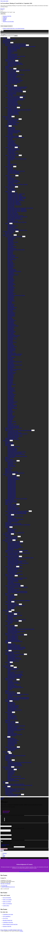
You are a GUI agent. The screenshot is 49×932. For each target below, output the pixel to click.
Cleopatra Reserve (11, 283)
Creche (9, 163)
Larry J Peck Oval (11, 206)
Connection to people (12, 656)
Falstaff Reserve (11, 329)
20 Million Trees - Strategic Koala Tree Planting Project (18, 694)
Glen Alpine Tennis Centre (13, 336)
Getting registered (11, 596)
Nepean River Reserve (12, 372)
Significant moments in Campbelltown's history (16, 647)
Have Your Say (6, 781)
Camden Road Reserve (12, 270)
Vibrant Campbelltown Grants (13, 520)
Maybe (6, 819)
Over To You (5, 918)
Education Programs (11, 189)
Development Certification (10, 60)
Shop (9, 624)
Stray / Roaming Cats (12, 466)
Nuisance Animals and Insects (11, 460)
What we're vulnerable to (12, 733)
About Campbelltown (7, 610)
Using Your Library (11, 129)
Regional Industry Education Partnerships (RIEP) (17, 560)
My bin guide (10, 168)
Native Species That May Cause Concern (15, 671)
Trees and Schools (11, 745)
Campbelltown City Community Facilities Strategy (17, 513)
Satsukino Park (10, 388)
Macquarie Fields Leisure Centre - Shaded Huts (17, 209)
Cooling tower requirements (13, 580)
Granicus (21, 930)
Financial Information (9, 525)
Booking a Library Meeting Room (14, 217)
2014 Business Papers (12, 493)
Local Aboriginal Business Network (12, 604)
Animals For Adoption (9, 442)
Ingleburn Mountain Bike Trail (13, 425)
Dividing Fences (11, 51)
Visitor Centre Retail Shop (13, 795)
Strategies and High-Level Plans (14, 508)
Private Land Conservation (10, 721)
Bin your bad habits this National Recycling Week (14, 784)
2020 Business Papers (12, 486)
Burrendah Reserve (11, 266)
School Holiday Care (12, 226)
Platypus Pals (10, 696)
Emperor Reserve (11, 323)
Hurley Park (10, 413)
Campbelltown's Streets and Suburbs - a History (17, 648)
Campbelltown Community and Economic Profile (14, 634)
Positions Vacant (8, 535)
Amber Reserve (11, 243)
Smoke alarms (8, 757)
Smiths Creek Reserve (12, 394)
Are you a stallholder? (12, 627)
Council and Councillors (7, 474)
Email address (3, 837)
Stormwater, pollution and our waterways (15, 687)
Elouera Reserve (11, 322)
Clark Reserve (10, 282)
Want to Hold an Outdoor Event (14, 632)
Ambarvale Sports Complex (13, 242)
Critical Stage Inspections (12, 75)
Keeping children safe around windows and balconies (15, 755)
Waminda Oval (10, 424)
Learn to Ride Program (12, 190)
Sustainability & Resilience (10, 722)
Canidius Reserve (11, 273)
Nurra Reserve (10, 374)
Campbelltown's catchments (13, 681)
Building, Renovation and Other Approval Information (15, 45)
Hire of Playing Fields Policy (13, 434)
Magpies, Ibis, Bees (11, 465)
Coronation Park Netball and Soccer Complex (16, 295)
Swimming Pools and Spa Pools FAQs (15, 765)
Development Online (9, 66)
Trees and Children (11, 744)
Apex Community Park (12, 246)
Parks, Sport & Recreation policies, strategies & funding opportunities (18, 430)
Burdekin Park (10, 262)
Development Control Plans (13, 112)
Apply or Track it (8, 233)
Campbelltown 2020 (11, 643)
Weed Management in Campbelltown (15, 677)
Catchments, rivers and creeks (10, 679)
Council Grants (8, 514)
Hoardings (10, 52)
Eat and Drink (10, 622)
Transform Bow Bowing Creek (13, 589)
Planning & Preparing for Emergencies (15, 734)
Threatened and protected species (11, 471)
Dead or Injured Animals (10, 457)
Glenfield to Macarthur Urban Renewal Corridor (17, 88)
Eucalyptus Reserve (11, 327)
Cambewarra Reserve (12, 269)
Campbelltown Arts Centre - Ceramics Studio (16, 193)
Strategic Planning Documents (13, 114)
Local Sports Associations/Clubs (11, 438)
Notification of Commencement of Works (15, 64)
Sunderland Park (11, 398)
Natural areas (7, 720)
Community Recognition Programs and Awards (17, 631)
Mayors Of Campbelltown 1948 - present (15, 649)
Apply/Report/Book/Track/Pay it (9, 231)
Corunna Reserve (11, 296)
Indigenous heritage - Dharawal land (14, 658)
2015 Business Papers (12, 492)
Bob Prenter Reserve (11, 255)
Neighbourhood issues (9, 769)
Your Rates (7, 527)
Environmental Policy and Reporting (12, 699)
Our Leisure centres (11, 156)
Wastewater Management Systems (14, 58)
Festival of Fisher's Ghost (12, 630)
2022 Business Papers (12, 484)
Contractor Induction (11, 154)
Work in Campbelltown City (13, 637)
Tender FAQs (10, 599)
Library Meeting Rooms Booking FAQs (15, 218)
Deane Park (10, 302)
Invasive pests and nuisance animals (14, 676)
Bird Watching (10, 714)
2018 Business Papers (12, 488)
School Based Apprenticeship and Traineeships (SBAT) (18, 563)
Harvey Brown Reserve (12, 342)
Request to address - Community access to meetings (17, 498)
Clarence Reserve (11, 279)
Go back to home (6, 811)
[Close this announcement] (1, 10)
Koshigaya (10, 664)
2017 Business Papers (12, 489)
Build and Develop (6, 42)
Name (1, 833)
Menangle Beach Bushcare (10, 39)
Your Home (5, 751)
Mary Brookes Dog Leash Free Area (14, 369)
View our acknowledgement (24, 871)
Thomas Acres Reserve (12, 423)
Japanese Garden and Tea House (14, 181)
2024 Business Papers (12, 482)
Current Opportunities (12, 597)
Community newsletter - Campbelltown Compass (17, 512)
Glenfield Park (10, 337)
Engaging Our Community (13, 509)
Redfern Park (10, 383)
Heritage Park (10, 343)
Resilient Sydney (11, 731)
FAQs (9, 174)
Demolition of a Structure (12, 50)
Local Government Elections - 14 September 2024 (14, 532)
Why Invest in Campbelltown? (13, 568)
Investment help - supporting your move (15, 567)
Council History (8, 522)
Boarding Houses (11, 774)
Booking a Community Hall (13, 213)
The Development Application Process (12, 97)
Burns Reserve (10, 264)
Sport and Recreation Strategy (13, 437)
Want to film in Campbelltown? (11, 633)
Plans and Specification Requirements (15, 63)
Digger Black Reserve (12, 309)
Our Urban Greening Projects (13, 740)
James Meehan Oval (11, 416)
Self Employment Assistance (13, 548)
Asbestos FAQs (11, 754)
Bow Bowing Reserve (12, 259)
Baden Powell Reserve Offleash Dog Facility (16, 249)
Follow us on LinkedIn (7, 899)
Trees (6, 736)
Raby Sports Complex (12, 421)
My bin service (10, 167)
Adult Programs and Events (13, 132)
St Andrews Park (11, 395)
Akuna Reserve (11, 239)
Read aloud (3, 845)
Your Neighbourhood (7, 766)
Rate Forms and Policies (12, 529)
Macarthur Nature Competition (11, 747)
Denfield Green (11, 305)
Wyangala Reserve (11, 411)
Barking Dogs (10, 462)
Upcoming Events (11, 151)
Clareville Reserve (11, 280)
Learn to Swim (10, 159)
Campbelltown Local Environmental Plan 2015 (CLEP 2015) (19, 109)
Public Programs (11, 179)
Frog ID (9, 670)
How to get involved (11, 606)
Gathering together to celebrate (13, 655)
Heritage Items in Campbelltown (14, 651)
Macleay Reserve (11, 363)
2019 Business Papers (12, 487)
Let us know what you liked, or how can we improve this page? (12, 828)
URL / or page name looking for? (6, 824)
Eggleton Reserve (11, 321)
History (6, 642)
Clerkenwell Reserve (12, 284)
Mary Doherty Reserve (12, 370)
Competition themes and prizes (13, 748)
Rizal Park (10, 385)
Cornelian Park (10, 294)
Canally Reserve (11, 272)
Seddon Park (10, 392)
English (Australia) (13, 23)
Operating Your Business (10, 575)
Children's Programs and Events (14, 130)
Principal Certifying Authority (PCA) (15, 81)
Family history (10, 134)
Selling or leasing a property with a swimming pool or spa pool (19, 762)
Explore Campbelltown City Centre (12, 620)
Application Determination (13, 100)
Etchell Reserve (11, 326)
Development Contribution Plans (14, 110)
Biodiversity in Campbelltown (13, 668)
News (4, 782)
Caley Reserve (10, 268)
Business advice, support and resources (12, 541)
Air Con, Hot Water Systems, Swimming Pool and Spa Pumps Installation (21, 46)
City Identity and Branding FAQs (14, 612)
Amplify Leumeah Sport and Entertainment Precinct (17, 591)
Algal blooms (10, 680)
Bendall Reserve (11, 250)
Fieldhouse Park (11, 330)
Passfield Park (10, 377)
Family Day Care (11, 227)
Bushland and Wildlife (9, 667)
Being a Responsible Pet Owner (14, 446)
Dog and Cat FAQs (11, 447)
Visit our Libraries (11, 127)
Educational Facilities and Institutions (12, 551)
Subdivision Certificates (12, 65)
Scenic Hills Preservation (12, 108)
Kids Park (9, 356)
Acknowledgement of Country (13, 660)
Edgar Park (10, 317)
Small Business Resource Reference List (15, 547)
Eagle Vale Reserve (11, 316)
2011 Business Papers (12, 496)
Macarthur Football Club (7, 920)
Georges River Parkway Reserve (14, 335)
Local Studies (10, 133)
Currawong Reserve (11, 300)
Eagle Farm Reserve (11, 314)
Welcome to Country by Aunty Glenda (15, 615)
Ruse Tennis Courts (11, 387)
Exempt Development (12, 76)
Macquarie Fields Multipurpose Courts (15, 364)
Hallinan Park (10, 341)
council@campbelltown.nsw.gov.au (8, 886)
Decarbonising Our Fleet (12, 727)
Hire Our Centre (11, 188)
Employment (10, 165)
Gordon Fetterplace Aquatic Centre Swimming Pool (17, 216)
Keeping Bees (8, 469)
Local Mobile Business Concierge (14, 545)
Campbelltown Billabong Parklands (12, 136)
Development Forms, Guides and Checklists (16, 74)
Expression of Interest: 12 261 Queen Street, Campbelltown (19, 600)
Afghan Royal (10, 617)
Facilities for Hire (8, 191)
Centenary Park (11, 275)
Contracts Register (8, 502)
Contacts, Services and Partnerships (14, 546)
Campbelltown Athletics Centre (13, 149)
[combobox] (6, 26)
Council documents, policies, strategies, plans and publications (17, 511)
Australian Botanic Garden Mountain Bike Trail (17, 619)
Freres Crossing (11, 333)
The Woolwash (10, 400)
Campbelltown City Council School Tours (13, 523)
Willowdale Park (11, 407)
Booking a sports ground (12, 212)
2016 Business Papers (12, 491)
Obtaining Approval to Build (10, 71)
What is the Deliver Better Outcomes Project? (16, 605)
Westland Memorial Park (12, 405)
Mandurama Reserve (11, 367)
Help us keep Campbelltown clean (14, 776)
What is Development (12, 72)
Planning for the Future (9, 85)
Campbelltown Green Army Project (14, 695)
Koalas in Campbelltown (12, 716)
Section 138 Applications (12, 83)
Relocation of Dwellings (12, 55)
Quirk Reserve (10, 382)
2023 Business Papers (12, 483)
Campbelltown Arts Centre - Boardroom (15, 196)
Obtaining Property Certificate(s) (14, 82)
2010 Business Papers (12, 497)
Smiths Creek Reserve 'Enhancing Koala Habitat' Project (18, 698)
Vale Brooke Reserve (12, 402)
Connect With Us (8, 787)
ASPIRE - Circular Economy (13, 559)
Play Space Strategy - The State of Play (15, 435)
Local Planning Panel (9, 68)
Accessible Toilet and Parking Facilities (12, 768)
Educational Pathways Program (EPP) (15, 562)
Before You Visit (11, 713)
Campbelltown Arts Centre (10, 175)
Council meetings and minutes (11, 475)
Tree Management (11, 738)
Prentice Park (10, 381)
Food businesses (11, 576)
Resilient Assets (11, 732)
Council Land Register (12, 92)
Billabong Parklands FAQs (13, 144)
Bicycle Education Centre (10, 186)
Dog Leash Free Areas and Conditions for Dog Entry (18, 433)
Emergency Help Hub (12, 735)
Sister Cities (7, 662)
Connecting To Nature (12, 715)
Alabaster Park (10, 240)
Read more (2, 8)
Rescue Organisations (9, 459)
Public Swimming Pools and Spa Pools (15, 579)
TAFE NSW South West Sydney (14, 555)
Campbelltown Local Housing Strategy (15, 90)
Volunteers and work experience (11, 538)
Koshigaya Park (11, 358)
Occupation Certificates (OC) (13, 79)
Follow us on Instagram (7, 903)
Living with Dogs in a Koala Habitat (14, 452)
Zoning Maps (10, 115)
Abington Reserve (11, 238)
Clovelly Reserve (11, 286)
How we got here (11, 588)
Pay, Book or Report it (9, 232)
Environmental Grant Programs (11, 693)
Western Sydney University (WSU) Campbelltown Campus (19, 552)
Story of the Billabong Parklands (14, 146)
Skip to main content (4, 1)
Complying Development (12, 73)
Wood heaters (7, 758)
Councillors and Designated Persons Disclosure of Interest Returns (17, 524)
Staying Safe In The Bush (12, 718)
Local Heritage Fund (11, 518)
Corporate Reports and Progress (14, 507)
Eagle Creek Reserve (12, 312)
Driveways (10, 84)
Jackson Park (10, 414)
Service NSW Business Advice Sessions (15, 542)
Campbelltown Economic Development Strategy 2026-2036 (16, 550)
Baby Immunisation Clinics (13, 124)
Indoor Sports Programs (12, 164)
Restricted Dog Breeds (12, 455)
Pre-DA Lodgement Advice (13, 102)
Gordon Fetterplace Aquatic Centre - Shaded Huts (17, 222)
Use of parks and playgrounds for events (15, 215)
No (5, 820)
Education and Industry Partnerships (12, 556)
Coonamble (10, 663)
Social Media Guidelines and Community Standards (15, 788)
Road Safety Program (12, 123)
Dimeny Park (10, 310)
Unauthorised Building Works (13, 780)
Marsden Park (10, 368)
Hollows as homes (11, 672)
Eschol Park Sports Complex (13, 325)
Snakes (9, 467)
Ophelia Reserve (11, 376)
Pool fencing (10, 761)
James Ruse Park (11, 347)
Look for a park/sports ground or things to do (13, 236)
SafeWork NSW (11, 549)
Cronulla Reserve (11, 299)
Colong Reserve (11, 288)
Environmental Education (10, 691)
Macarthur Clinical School (13, 554)
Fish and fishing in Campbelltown (14, 683)
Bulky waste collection (12, 169)
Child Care (7, 223)
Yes (5, 818)
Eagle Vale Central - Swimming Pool (15, 204)
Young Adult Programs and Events (14, 131)
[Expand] (8, 38)
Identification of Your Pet (12, 448)
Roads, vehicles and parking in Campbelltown (16, 778)
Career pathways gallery (12, 537)
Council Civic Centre (9, 793)
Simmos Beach (10, 393)
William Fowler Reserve (12, 406)
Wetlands (9, 689)
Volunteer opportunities (12, 185)
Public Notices (10, 94)
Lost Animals (7, 441)
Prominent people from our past (14, 646)
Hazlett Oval (10, 412)
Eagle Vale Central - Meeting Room (14, 202)
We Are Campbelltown (9, 614)
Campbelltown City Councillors (11, 500)
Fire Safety (7, 67)
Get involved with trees (12, 741)
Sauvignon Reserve (11, 389)
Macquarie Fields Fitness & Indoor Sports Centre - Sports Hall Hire (20, 208)
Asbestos (7, 753)
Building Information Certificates (14, 47)
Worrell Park (10, 410)
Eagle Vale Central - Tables (13, 221)
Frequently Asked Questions (13, 152)
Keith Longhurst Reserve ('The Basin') (15, 354)
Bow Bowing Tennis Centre (13, 257)
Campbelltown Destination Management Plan (13, 641)
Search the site (5, 812)
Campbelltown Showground (13, 274)
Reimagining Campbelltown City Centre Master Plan (18, 587)
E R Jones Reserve (11, 313)
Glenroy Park (10, 339)
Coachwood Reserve (12, 287)
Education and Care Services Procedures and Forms (17, 230)
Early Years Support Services (13, 229)
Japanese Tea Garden (12, 348)
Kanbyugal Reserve (11, 350)
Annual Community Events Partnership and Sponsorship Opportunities (21, 629)
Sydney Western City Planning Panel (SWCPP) (17, 96)
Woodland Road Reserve (12, 408)
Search (1, 35)
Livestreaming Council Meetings (14, 479)
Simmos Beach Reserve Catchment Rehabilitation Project (18, 697)
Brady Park (10, 260)
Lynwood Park (10, 418)
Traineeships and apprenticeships (11, 536)
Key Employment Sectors (12, 572)
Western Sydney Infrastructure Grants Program (14, 574)
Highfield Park (10, 344)
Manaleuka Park (11, 366)
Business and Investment (7, 540)
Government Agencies (12, 106)
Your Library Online (11, 128)
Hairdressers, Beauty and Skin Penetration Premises (17, 577)
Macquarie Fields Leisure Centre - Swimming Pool (17, 210)
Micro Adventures (11, 717)
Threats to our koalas (12, 703)
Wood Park (10, 409)
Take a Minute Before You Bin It (14, 173)
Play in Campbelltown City (13, 638)
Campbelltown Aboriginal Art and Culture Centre (14, 654)
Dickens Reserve (11, 308)
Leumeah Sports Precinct (10, 147)
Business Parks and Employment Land (15, 571)
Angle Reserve (10, 245)
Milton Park (10, 420)
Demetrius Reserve (11, 304)
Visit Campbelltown (6, 916)
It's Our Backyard (8, 712)
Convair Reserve (11, 291)
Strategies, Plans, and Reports (10, 504)
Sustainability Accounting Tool (13, 726)
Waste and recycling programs (13, 172)
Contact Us (5, 786)
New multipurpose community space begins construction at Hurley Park (18, 785)
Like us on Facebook (7, 897)
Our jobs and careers (7, 534)
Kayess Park (10, 351)
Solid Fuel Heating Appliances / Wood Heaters (16, 56)
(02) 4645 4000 (4, 885)
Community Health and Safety (13, 122)
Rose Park (10, 386)
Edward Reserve (11, 319)
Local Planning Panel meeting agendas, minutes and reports (19, 69)
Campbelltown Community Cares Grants (15, 516)
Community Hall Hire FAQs (13, 214)
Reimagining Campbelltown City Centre (12, 585)
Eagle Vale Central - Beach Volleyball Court (16, 200)
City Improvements (6, 41)
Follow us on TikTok (7, 901)
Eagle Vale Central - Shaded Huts (14, 203)
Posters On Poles (11, 772)
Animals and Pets (6, 440)
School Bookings (11, 141)
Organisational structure (9, 499)
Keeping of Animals (9, 468)
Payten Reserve (11, 379)
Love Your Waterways (12, 685)
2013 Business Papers (12, 494)
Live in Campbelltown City (13, 635)
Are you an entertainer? (12, 626)
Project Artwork (11, 608)
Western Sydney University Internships (15, 565)
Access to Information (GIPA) (11, 501)
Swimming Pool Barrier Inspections (14, 763)
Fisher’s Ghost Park (11, 332)
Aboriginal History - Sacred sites (14, 657)
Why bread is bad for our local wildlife (15, 673)
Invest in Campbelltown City (10, 566)
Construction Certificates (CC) (13, 62)
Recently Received (11, 598)
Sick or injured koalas (12, 708)
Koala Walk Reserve (11, 357)
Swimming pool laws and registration (15, 764)
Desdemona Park (11, 306)
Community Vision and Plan (13, 505)
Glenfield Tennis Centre (12, 338)
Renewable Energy (11, 724)
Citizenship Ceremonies (12, 121)
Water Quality (10, 688)
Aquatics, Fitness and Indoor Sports (12, 155)
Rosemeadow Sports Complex (13, 426)
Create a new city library (12, 590)
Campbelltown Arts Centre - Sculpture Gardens (17, 198)
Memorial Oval (10, 419)
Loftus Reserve (10, 362)
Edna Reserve (10, 318)
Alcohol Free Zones (11, 771)
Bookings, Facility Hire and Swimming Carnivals (17, 158)
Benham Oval (10, 251)
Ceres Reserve (10, 276)
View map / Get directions (5, 883)
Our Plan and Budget (12, 506)
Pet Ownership (8, 445)
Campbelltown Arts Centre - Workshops (15, 199)
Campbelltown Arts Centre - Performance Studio (17, 197)
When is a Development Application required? (16, 98)
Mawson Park (10, 371)
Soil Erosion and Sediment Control (14, 686)
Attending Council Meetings (13, 477)
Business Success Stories (12, 570)
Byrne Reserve (10, 267)
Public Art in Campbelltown (13, 180)
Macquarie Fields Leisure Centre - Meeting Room (17, 211)
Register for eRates (11, 531)
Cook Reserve (10, 292)
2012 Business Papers (12, 495)
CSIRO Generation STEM (13, 564)
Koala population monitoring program (15, 709)
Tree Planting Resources (12, 743)
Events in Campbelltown (10, 625)
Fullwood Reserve (11, 334)
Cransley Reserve (11, 297)
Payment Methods (11, 530)
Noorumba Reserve (11, 373)
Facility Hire (10, 139)
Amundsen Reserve (11, 244)
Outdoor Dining (8, 601)
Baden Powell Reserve (12, 248)
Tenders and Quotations (9, 594)
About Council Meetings (12, 476)
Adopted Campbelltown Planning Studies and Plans (17, 87)
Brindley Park (10, 261)
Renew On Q (7, 593)
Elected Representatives (9, 652)
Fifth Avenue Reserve (12, 331)
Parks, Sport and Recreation (8, 235)
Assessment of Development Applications (15, 99)
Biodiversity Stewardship (10, 678)
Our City (7, 611)
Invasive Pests (10, 464)
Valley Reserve (10, 404)
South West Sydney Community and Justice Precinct (17, 592)
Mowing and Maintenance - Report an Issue (13, 427)
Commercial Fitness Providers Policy (15, 432)
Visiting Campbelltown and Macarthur (12, 640)
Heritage (6, 650)
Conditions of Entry (11, 142)
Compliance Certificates (12, 49)
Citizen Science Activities (12, 742)
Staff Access (19, 929)
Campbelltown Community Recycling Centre (16, 171)
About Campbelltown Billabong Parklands (16, 137)
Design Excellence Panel (10, 59)
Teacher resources (11, 750)
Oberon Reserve (11, 375)
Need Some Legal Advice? (10, 756)
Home (3, 797)
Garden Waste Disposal (12, 669)
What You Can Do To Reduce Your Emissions (16, 725)
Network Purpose (11, 607)
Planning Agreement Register (13, 113)
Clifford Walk (10, 285)
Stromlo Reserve (11, 397)
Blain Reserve (10, 252)
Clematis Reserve (11, 281)
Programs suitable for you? (13, 120)
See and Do (10, 623)
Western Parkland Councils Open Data (10, 924)
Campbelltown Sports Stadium (13, 148)
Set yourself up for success (13, 521)
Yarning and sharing (11, 659)
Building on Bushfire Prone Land (14, 48)
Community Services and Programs (12, 119)
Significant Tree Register (12, 739)
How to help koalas (11, 704)
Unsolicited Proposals (12, 573)
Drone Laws (10, 775)
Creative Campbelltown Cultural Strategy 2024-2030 (18, 184)
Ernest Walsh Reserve (12, 324)
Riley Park (10, 422)
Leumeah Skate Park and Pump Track (15, 361)
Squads (9, 162)
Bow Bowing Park (11, 256)
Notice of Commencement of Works (14, 77)
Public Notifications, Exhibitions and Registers (14, 91)
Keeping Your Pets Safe (12, 450)
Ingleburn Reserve (11, 345)
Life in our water (8, 470)
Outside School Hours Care (13, 225)
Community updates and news (13, 707)
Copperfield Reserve (11, 293)
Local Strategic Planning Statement (14, 89)
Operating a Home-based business (14, 584)
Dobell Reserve (11, 311)
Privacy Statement (3, 929)
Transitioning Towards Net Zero (14, 723)
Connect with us (6, 905)
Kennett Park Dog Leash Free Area (14, 355)
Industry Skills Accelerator (13, 558)
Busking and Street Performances (14, 583)
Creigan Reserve (11, 298)
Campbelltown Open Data (8, 922)
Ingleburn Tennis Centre (12, 346)
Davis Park (10, 301)
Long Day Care (11, 224)
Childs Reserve (10, 277)
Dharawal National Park (12, 307)
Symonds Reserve (11, 399)
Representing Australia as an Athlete (12, 439)
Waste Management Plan (12, 57)
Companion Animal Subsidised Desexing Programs (17, 456)
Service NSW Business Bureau (13, 543)
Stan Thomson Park (11, 396)
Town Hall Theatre (11, 219)
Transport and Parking (12, 143)
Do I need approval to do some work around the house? (15, 43)
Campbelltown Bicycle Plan (13, 431)
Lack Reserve (10, 359)
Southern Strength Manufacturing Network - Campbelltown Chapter (20, 557)
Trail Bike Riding (11, 779)
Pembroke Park (10, 380)
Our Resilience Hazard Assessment (14, 730)
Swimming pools (8, 760)
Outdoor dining (10, 582)
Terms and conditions (12, 749)
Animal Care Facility (9, 117)
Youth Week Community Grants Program (15, 519)
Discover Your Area (6, 40)
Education (9, 176)
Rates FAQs (10, 528)
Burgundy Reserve (11, 263)
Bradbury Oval (10, 258)
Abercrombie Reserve (12, 237)
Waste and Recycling (9, 166)
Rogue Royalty (10, 618)
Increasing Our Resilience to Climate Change (16, 729)
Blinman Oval (10, 254)
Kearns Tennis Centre (12, 352)
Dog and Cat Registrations (13, 449)
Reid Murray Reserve (12, 384)
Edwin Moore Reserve (12, 320)
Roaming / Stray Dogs (12, 463)
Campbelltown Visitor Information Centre (13, 794)
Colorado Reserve (11, 289)
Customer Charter (8, 792)
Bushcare (7, 690)
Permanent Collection (12, 177)
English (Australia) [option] (13, 28)
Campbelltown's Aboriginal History (14, 645)
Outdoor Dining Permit (12, 602)
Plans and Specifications (12, 101)
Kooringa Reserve (11, 417)
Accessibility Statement (12, 929)
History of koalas (11, 710)
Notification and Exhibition (13, 104)
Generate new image (5, 844)
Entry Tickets (10, 138)
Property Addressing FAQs (13, 54)
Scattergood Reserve (11, 391)
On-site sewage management (13, 581)
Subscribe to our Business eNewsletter (12, 791)
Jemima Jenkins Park (12, 349)
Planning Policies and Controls (11, 107)
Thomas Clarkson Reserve (13, 401)
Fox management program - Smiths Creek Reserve (14, 472)
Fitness (9, 160)
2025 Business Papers (12, 481)
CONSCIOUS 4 (11, 183)
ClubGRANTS (10, 517)
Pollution (9, 777)
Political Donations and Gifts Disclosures (15, 80)
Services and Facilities (7, 116)
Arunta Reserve (11, 247)
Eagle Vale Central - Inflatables (13, 201)
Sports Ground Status (9, 429)
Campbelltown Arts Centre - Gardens (15, 194)
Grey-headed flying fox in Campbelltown (15, 675)
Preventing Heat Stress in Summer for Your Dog (17, 451)
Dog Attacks (7, 458)
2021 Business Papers (12, 485)
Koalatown (7, 701)
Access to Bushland (11, 770)
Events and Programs (12, 140)
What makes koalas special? (13, 706)
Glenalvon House (11, 205)
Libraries (7, 126)
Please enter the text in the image (7, 846)
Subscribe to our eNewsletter (10, 789)
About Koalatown (11, 702)
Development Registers (12, 93)
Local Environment (6, 665)
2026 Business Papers (12, 480)
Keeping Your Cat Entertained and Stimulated (16, 454)
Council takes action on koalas (13, 705)
